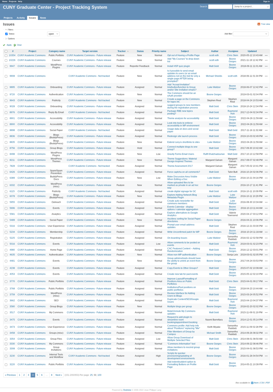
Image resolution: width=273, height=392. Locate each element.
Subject (185, 51)
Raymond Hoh (233, 112)
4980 (12, 250)
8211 (12, 160)
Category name (57, 51)
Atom (256, 383)
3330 (12, 343)
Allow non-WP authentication (181, 254)
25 (91, 375)
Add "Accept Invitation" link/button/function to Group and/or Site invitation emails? (181, 87)
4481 (12, 261)
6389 (12, 178)
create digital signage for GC (181, 191)
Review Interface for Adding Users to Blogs (181, 294)
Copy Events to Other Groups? (182, 268)
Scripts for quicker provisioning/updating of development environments (181, 356)
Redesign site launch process (182, 136)
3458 (12, 333)
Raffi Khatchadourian (214, 154)
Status (11, 33)
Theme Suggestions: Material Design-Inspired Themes (182, 160)
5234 (12, 232)
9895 (12, 87)
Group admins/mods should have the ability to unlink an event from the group (184, 261)
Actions (266, 55)
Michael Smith (214, 333)
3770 (12, 281)
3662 (12, 300)
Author (214, 51)
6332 (12, 185)
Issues (32, 18)
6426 (12, 172)
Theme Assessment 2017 (180, 166)
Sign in (266, 1)
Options (11, 38)
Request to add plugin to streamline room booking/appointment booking (182, 320)
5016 (12, 244)
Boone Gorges (232, 60)
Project (32, 51)
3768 (12, 288)
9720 (12, 94)
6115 (12, 191)
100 (99, 375)
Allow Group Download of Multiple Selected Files (180, 339)
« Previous (10, 375)
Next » (59, 375)
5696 (12, 208)
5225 (12, 238)
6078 (12, 196)
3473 (12, 327)
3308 (12, 348)
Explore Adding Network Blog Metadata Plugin (182, 196)
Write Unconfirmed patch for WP (183, 232)
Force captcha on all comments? (183, 172)
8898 (12, 130)
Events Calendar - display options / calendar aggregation (182, 208)
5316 (12, 226)
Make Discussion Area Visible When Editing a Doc (182, 178)
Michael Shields (214, 76)
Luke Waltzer (214, 87)
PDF (268, 383)
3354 (12, 339)
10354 (12, 55)
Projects (13, 1)
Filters (10, 30)
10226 (12, 60)
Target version (90, 51)
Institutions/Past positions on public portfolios (181, 288)
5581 (12, 214)
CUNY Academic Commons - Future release (89, 55)
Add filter (228, 33)
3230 (12, 356)
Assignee (233, 51)
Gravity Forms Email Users (180, 154)
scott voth (214, 55)
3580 (12, 306)
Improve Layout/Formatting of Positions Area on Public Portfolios (182, 281)
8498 (12, 154)
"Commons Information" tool (181, 343)
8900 (12, 124)
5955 (12, 202)
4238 (12, 268)
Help (20, 1)
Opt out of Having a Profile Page (183, 55)
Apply (9, 45)
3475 (12, 319)
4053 (12, 274)
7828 (12, 166)
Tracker (122, 51)
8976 (12, 112)
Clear (19, 45)
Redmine (127, 390)
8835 (12, 142)
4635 (12, 254)
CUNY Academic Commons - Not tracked (89, 76)
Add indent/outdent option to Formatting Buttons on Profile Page (181, 364)
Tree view (265, 24)
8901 (12, 118)
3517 (12, 312)
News (43, 18)
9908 (12, 76)
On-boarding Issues (177, 238)
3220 (12, 364)
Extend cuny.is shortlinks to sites (183, 142)
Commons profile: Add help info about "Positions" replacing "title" (183, 327)
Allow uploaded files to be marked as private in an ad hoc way (182, 185)
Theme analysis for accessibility (183, 118)
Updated (252, 51)
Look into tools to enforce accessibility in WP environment (183, 124)
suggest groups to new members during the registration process (183, 106)
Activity (21, 18)
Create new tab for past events (182, 274)
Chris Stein (232, 55)
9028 (12, 106)
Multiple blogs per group (179, 306)
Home (4, 1)
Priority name (159, 51)
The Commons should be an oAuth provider (181, 94)
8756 (12, 148)
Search (203, 6)
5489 (12, 220)
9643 (12, 100)
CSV (262, 383)
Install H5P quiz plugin (178, 66)
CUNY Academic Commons (32, 55)
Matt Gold (214, 66)
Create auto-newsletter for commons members (180, 202)
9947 (12, 66)
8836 (12, 136)
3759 (12, 294)
